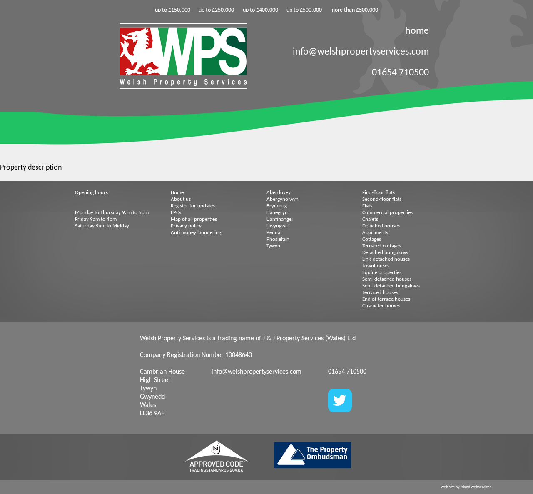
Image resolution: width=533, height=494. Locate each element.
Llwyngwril (278, 226)
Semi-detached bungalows (391, 286)
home (417, 31)
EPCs (176, 212)
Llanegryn (277, 212)
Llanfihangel (279, 219)
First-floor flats (378, 192)
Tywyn (273, 246)
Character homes (381, 306)
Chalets (370, 219)
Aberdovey (278, 192)
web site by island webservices (466, 487)
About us (181, 199)
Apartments (375, 232)
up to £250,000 (216, 10)
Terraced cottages (381, 246)
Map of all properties (194, 219)
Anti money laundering (196, 232)
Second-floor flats (381, 199)
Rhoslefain (277, 239)
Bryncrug (276, 206)
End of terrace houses (386, 299)
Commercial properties (387, 212)
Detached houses (381, 226)
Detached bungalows (385, 252)
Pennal (273, 232)
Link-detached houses (386, 259)
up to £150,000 (172, 10)
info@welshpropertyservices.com (361, 52)
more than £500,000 (354, 10)
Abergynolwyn (282, 199)
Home (177, 192)
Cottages (371, 239)
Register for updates (193, 206)
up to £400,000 (260, 10)
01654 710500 (400, 73)
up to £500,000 (304, 10)
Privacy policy (186, 226)
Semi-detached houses (386, 279)
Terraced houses (380, 292)
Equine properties (381, 272)
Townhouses (375, 266)
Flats (367, 206)
